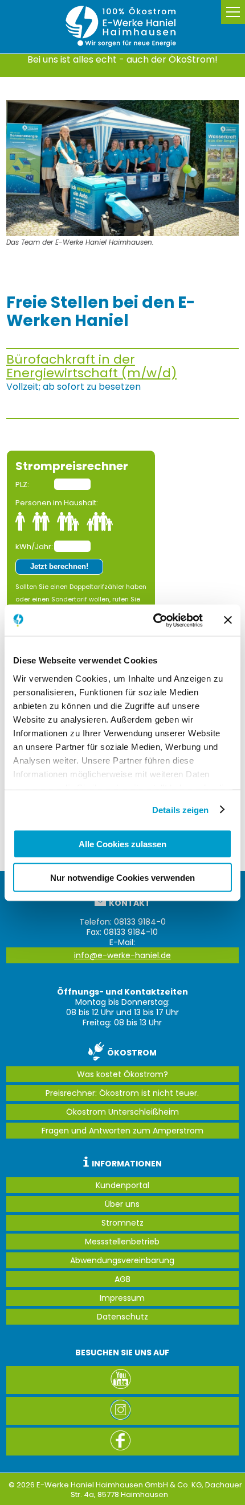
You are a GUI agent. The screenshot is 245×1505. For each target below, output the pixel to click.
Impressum (122, 1298)
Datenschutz (122, 1316)
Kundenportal (122, 1185)
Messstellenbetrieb (122, 1241)
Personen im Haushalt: (56, 502)
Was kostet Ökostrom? (122, 1074)
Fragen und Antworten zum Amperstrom (122, 1130)
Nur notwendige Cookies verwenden (122, 877)
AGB (122, 1279)
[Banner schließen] (228, 620)
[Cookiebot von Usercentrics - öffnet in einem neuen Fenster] (154, 620)
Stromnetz (122, 1222)
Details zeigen (180, 809)
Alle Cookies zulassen (122, 844)
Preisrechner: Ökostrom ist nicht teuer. (122, 1093)
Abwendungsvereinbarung (122, 1260)
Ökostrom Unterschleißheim (122, 1112)
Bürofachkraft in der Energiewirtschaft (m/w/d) (91, 366)
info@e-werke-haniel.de (122, 955)
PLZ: (22, 484)
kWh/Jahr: (33, 546)
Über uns (122, 1204)
